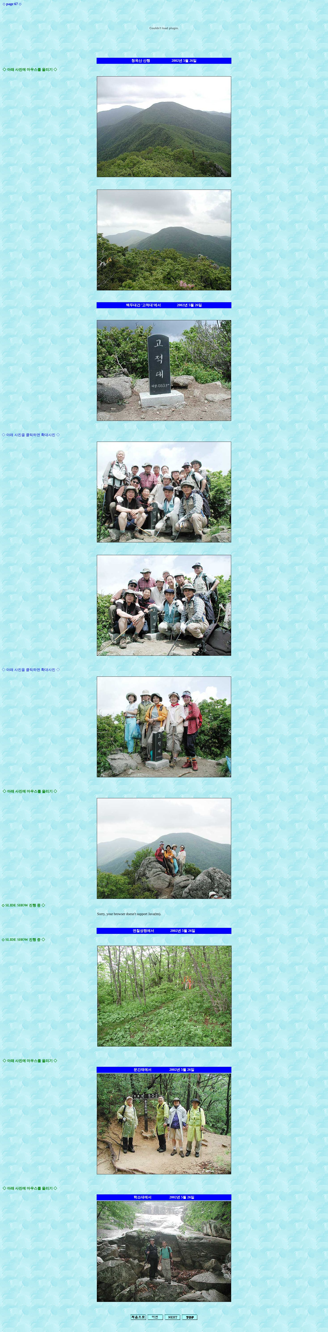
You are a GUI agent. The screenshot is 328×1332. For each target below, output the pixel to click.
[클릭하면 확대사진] (164, 541)
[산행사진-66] (155, 1319)
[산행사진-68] (172, 1319)
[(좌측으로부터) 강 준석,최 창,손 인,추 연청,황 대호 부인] (164, 776)
